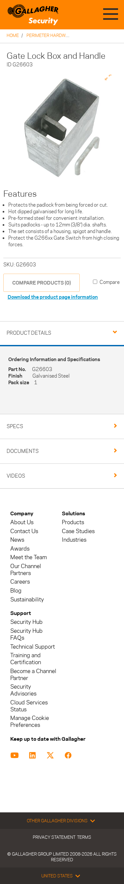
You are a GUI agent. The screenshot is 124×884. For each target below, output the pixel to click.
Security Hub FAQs (26, 634)
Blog (15, 590)
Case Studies (78, 531)
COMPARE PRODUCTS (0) (41, 282)
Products (73, 522)
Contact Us (24, 531)
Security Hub (26, 622)
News (17, 539)
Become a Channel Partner (33, 675)
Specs (15, 426)
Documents (23, 451)
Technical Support (32, 646)
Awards (19, 548)
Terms (84, 837)
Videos (16, 475)
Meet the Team (28, 557)
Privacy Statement (54, 837)
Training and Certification (25, 659)
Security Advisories (23, 690)
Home (13, 35)
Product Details (29, 332)
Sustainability (27, 599)
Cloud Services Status (29, 706)
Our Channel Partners (25, 570)
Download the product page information (53, 296)
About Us (21, 522)
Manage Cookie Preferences (29, 722)
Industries (74, 539)
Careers (20, 581)
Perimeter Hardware (50, 35)
